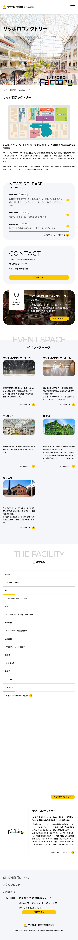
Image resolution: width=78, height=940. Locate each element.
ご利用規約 (9, 891)
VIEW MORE (25, 405)
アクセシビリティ (12, 884)
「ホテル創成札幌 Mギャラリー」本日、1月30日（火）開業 (32, 228)
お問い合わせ (39, 912)
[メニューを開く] (72, 7)
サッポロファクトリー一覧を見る (53, 235)
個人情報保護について (16, 877)
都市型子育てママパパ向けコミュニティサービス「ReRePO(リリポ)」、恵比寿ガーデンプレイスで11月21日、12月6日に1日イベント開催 (36, 202)
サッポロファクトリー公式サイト (59, 852)
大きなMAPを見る (61, 797)
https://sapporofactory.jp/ (17, 696)
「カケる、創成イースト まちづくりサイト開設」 (28, 217)
